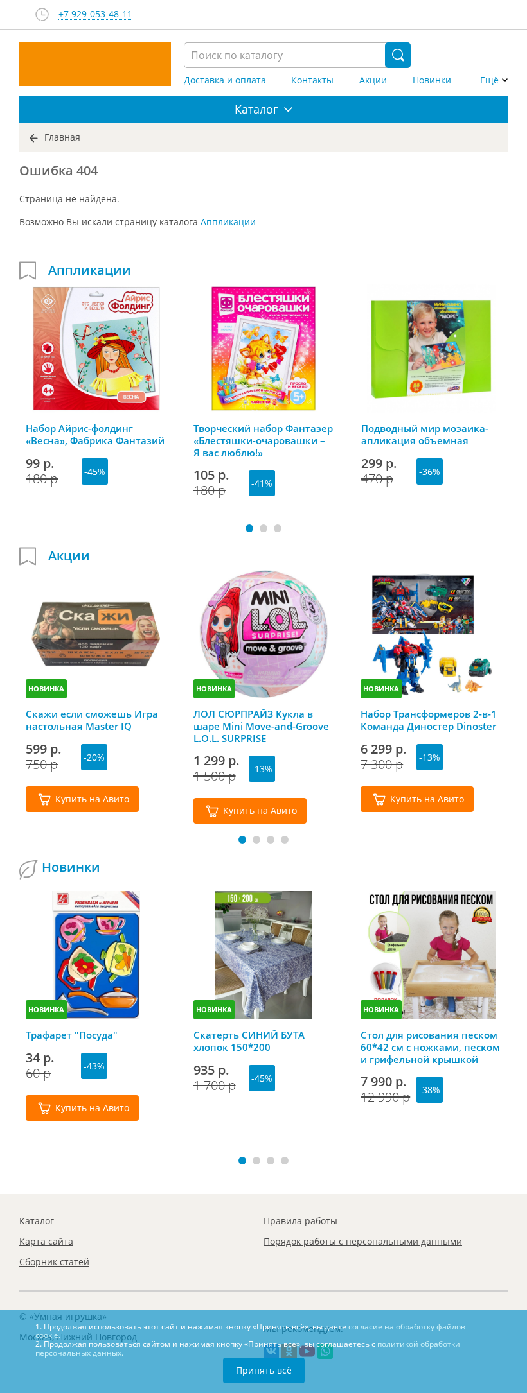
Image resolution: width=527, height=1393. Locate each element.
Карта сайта (46, 1241)
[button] (249, 528)
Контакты (312, 80)
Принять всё (264, 1370)
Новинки (432, 80)
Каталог (36, 1221)
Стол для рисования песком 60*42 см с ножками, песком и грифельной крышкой (430, 1047)
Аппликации (228, 222)
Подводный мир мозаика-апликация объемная (424, 434)
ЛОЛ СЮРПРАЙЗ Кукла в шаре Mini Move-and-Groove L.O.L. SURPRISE (261, 726)
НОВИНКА (46, 688)
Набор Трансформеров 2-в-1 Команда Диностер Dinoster (429, 720)
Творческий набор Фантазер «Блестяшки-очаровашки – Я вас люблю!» (263, 440)
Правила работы (300, 1221)
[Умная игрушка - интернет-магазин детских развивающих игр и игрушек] (95, 64)
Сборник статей (54, 1262)
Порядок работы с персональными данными (363, 1241)
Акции (373, 80)
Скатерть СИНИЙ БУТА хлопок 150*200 (249, 1041)
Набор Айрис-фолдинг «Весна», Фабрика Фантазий (95, 434)
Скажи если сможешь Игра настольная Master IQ (92, 720)
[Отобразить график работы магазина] (42, 14)
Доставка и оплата (225, 80)
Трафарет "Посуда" (72, 1035)
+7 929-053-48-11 (95, 14)
